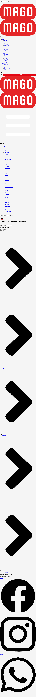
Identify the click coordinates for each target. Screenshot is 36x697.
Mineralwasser (6, 59)
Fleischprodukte (6, 44)
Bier (4, 55)
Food (3, 39)
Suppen (6, 173)
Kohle (5, 69)
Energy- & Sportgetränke (8, 57)
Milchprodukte (6, 49)
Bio (5, 183)
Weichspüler (6, 65)
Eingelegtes (6, 42)
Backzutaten (6, 41)
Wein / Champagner (7, 62)
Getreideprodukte (6, 45)
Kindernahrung (6, 47)
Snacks (5, 51)
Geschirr (5, 67)
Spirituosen (7, 194)
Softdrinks (5, 60)
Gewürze (5, 46)
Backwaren (6, 40)
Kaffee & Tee (6, 58)
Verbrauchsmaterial (7, 68)
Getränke (3, 53)
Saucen (5, 50)
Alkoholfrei (6, 54)
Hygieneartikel (6, 64)
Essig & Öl (5, 43)
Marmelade (5, 48)
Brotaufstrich (7, 152)
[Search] (0, 36)
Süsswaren (5, 52)
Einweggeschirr (7, 206)
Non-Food (3, 63)
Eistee (6, 185)
